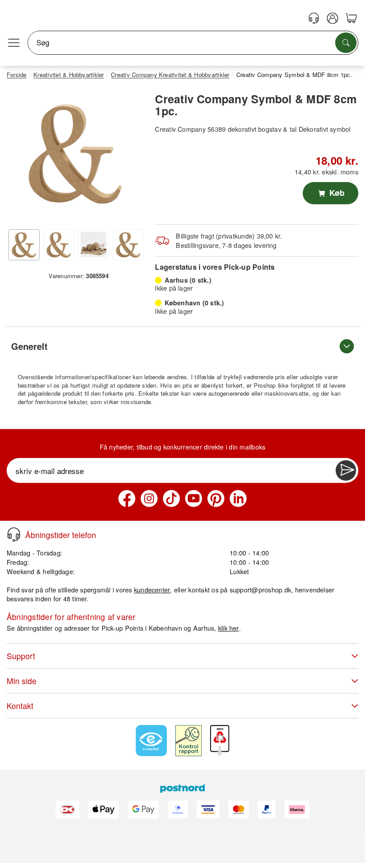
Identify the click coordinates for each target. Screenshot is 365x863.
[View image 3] (93, 244)
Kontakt (20, 705)
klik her (228, 627)
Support (21, 655)
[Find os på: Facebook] (127, 498)
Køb (336, 193)
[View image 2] (58, 244)
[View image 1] (24, 244)
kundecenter (152, 589)
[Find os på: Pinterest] (216, 498)
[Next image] (130, 156)
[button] (75, 154)
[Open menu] (14, 43)
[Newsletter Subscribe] (346, 470)
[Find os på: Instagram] (149, 498)
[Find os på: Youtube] (193, 498)
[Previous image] (20, 156)
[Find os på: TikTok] (171, 498)
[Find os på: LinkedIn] (238, 498)
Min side (21, 680)
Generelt (29, 346)
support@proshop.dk (260, 589)
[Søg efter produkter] (346, 42)
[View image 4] (128, 244)
